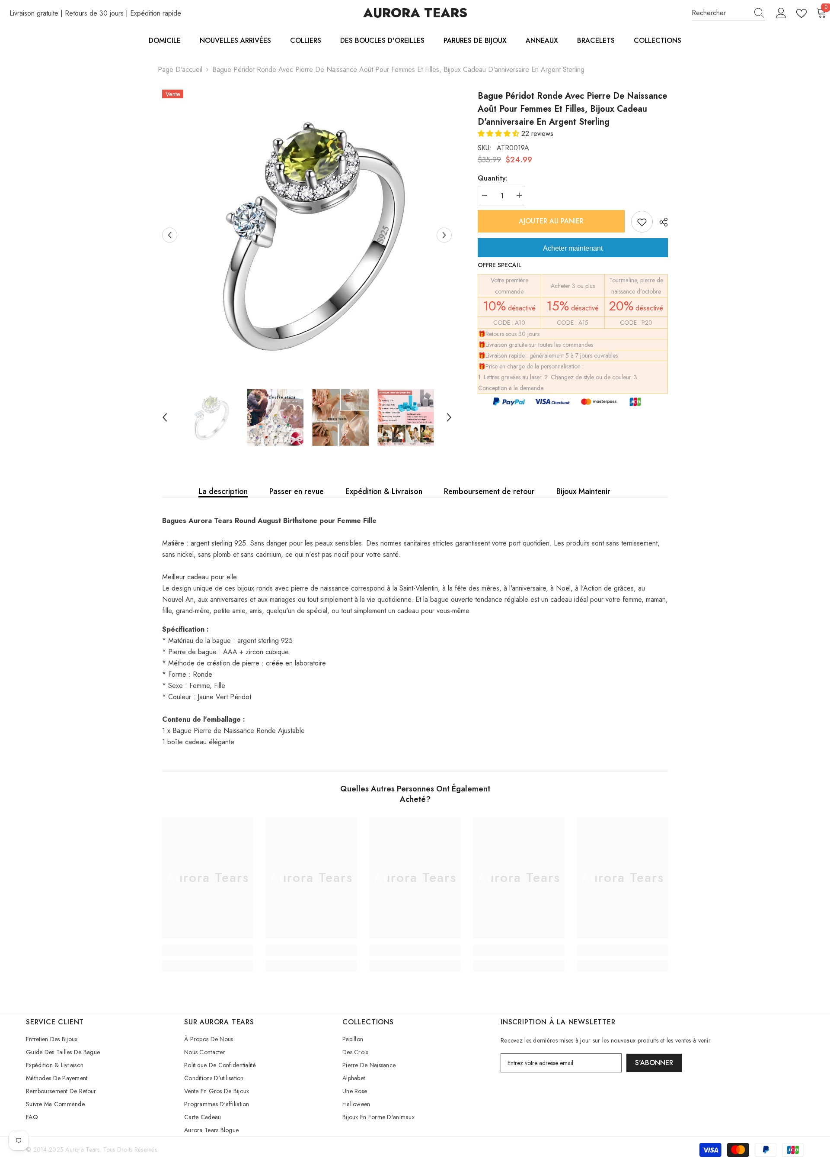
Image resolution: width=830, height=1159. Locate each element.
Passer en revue (296, 491)
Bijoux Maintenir (583, 491)
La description (223, 491)
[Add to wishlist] (642, 221)
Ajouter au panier (551, 221)
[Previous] (169, 234)
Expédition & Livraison (383, 491)
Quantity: (493, 178)
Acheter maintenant (573, 248)
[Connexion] (781, 13)
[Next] (444, 234)
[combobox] (720, 13)
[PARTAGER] (660, 222)
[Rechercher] (728, 13)
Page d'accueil (180, 69)
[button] (499, 134)
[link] (207, 950)
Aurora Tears (82, 1149)
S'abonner (654, 1063)
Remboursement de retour (489, 491)
